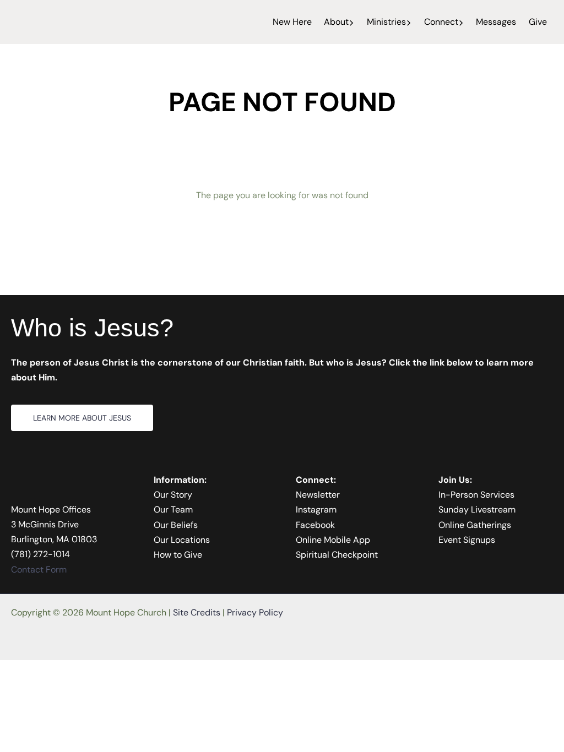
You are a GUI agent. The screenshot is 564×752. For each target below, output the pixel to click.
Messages (496, 22)
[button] (351, 21)
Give (538, 22)
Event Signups (466, 540)
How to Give (178, 554)
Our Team (173, 509)
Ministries (386, 22)
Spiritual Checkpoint (337, 554)
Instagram (316, 509)
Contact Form (39, 569)
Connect (441, 22)
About (336, 22)
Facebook (315, 525)
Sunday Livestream (477, 509)
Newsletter (318, 494)
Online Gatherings (474, 525)
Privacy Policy (255, 612)
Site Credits (196, 612)
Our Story (173, 494)
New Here (292, 22)
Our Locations (182, 540)
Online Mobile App (333, 540)
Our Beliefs (176, 525)
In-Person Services (476, 494)
